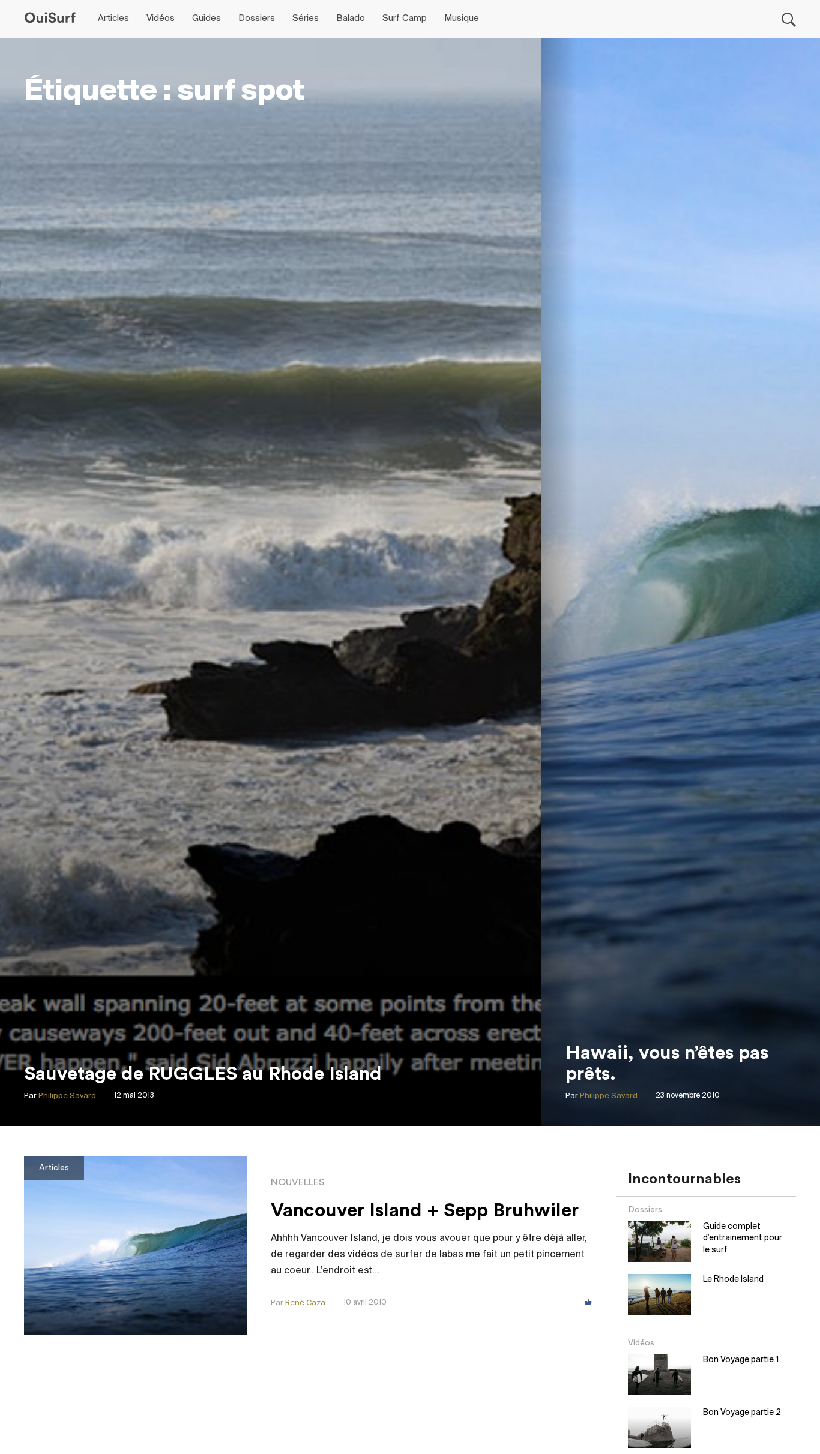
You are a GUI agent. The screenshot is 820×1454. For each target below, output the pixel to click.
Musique (461, 18)
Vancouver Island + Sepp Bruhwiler (425, 1210)
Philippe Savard (67, 1096)
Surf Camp (404, 18)
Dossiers (256, 18)
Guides (206, 18)
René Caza (305, 1303)
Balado (350, 18)
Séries (305, 18)
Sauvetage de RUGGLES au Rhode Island (203, 1073)
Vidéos (160, 18)
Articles (113, 18)
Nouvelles (297, 1182)
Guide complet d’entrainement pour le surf (742, 1238)
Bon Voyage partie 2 (742, 1412)
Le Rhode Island (733, 1279)
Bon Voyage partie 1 (741, 1360)
